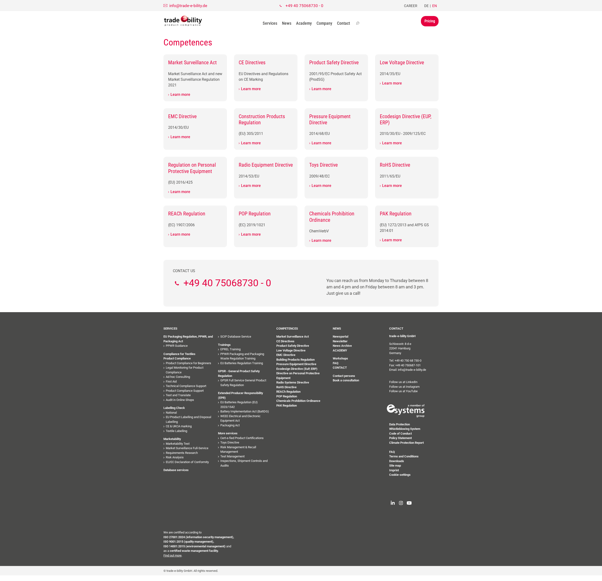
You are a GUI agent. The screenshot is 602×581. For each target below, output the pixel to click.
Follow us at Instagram (404, 386)
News (286, 23)
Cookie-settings (400, 474)
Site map (395, 465)
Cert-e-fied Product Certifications (242, 438)
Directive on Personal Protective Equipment (298, 375)
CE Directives (285, 341)
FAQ (335, 363)
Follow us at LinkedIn (403, 382)
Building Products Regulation (295, 359)
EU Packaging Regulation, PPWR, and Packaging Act (188, 339)
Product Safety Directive (292, 345)
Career (410, 6)
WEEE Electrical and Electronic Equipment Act (240, 418)
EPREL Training (230, 349)
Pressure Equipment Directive (296, 364)
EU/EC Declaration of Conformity (187, 462)
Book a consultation (346, 380)
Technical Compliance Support (186, 386)
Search (357, 23)
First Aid (171, 381)
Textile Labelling (176, 431)
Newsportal (340, 336)
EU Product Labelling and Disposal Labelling (188, 419)
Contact (343, 23)
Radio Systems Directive (292, 382)
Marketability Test (178, 443)
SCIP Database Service (235, 336)
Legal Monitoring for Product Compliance (184, 370)
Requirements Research (182, 453)
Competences (287, 328)
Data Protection (399, 424)
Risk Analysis (175, 457)
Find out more (172, 555)
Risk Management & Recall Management (238, 449)
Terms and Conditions (404, 456)
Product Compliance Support (185, 390)
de (426, 6)
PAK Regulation (286, 405)
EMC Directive (285, 355)
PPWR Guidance (177, 345)
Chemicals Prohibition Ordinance (298, 401)
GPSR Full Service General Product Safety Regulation (243, 383)
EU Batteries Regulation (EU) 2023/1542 (239, 404)
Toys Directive (229, 442)
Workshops (340, 358)
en (434, 6)
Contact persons (344, 376)
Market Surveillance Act (292, 336)
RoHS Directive (286, 387)
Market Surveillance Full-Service (187, 448)
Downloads (396, 461)
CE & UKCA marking (179, 426)
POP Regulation (286, 396)
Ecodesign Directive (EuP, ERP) (296, 369)
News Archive (342, 345)
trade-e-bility (182, 21)
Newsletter (340, 341)
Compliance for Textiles (179, 354)
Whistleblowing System (404, 429)
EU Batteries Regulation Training (241, 363)
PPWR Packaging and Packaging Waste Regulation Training (242, 356)
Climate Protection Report (406, 442)
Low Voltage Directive (290, 350)
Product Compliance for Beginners (188, 363)
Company (324, 23)
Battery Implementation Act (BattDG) (244, 411)
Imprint (394, 470)
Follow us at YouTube (403, 391)
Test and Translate (178, 395)
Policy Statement (400, 438)
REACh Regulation (288, 391)
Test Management (232, 456)
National (171, 412)
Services (270, 23)
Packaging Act (230, 425)
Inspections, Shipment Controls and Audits (244, 463)
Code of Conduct (400, 433)
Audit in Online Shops (180, 400)
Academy (304, 23)
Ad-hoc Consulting (178, 377)
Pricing (429, 21)
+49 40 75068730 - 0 (304, 5)
